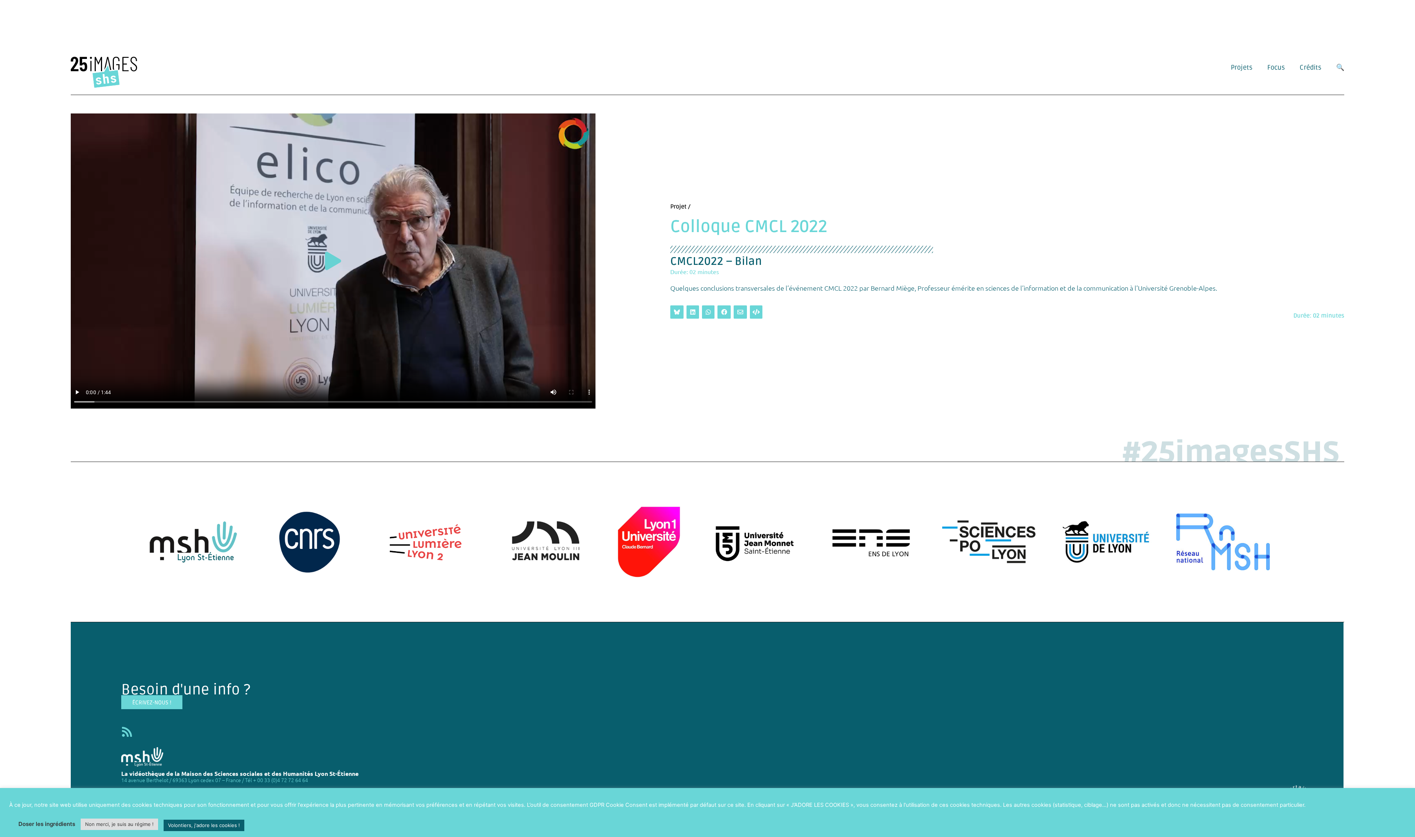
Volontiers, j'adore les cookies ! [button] (204, 825)
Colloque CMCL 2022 (748, 227)
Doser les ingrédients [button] (46, 823)
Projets (1241, 67)
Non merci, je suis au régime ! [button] (119, 824)
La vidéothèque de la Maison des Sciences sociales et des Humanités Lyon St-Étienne (240, 773)
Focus (1276, 67)
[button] (333, 261)
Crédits (1310, 67)
